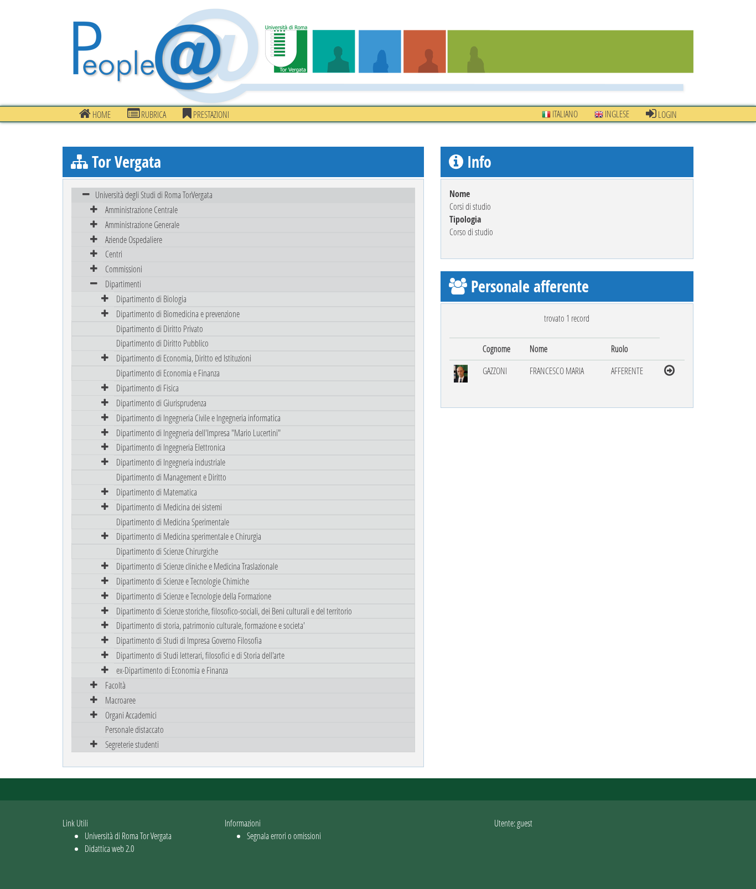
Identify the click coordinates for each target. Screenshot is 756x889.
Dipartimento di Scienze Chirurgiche (167, 551)
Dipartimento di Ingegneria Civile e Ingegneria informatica (198, 417)
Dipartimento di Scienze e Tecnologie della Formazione (193, 596)
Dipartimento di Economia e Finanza (168, 373)
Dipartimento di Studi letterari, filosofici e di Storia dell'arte (200, 655)
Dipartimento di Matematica (156, 492)
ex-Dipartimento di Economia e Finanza (172, 670)
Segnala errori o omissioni (284, 835)
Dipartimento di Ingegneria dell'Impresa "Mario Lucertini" (198, 432)
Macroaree (120, 700)
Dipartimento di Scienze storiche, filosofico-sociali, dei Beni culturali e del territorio (234, 611)
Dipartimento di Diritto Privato (159, 328)
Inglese (616, 114)
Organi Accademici (131, 715)
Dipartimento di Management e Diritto (171, 477)
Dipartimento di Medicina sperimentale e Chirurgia (188, 536)
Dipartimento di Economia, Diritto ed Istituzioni (183, 358)
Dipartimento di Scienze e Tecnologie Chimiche (182, 581)
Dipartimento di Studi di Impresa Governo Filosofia (189, 640)
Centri (113, 254)
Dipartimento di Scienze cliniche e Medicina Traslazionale (197, 566)
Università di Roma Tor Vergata (128, 835)
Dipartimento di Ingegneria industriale (170, 462)
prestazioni (210, 114)
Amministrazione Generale (142, 224)
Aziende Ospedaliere (133, 239)
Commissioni (123, 269)
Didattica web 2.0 (109, 848)
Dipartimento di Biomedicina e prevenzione (178, 313)
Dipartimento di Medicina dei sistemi (169, 507)
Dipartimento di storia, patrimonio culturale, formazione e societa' (210, 625)
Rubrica (152, 114)
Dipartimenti (123, 284)
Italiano (564, 114)
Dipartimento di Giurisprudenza (161, 403)
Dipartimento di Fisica (147, 388)
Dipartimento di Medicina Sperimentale (172, 522)
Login (666, 114)
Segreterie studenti (132, 744)
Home (101, 114)
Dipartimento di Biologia (151, 298)
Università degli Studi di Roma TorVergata (154, 194)
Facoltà (115, 685)
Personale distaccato (134, 729)
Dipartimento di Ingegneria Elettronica (170, 447)
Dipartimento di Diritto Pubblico (162, 343)
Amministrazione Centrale (141, 209)
